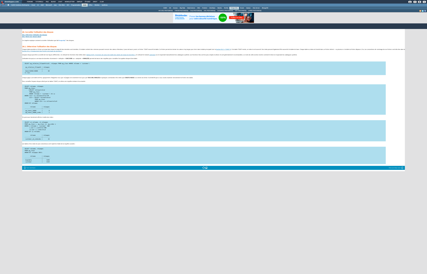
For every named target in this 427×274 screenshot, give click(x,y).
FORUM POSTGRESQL (181, 10)
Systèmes (105, 5)
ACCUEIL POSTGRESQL (166, 10)
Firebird (204, 8)
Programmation (76, 5)
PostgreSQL (234, 8)
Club (102, 2)
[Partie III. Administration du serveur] (203, 167)
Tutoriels (39, 2)
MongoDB (265, 8)
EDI (68, 5)
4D (170, 8)
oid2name (152, 55)
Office (90, 5)
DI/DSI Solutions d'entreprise (20, 5)
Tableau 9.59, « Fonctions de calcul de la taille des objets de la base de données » (110, 55)
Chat (60, 2)
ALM (42, 5)
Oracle (242, 8)
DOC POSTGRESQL (210, 10)
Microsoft (49, 5)
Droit (95, 2)
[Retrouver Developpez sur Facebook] (425, 11)
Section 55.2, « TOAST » (223, 49)
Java (55, 5)
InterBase (212, 8)
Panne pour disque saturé (395, 167)
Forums (30, 2)
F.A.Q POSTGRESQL (196, 10)
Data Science (191, 8)
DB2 (198, 8)
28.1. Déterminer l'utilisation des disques (34, 35)
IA (38, 5)
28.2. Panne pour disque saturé (31, 37)
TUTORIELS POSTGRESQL (225, 10)
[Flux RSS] (420, 11)
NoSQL (226, 8)
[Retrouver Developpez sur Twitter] (423, 11)
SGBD (85, 5)
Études (87, 2)
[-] (206, 167)
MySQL (220, 8)
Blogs (53, 2)
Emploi (79, 2)
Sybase (248, 8)
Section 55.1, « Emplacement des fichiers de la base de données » (42, 51)
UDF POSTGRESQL (241, 10)
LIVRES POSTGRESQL (255, 10)
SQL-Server (256, 8)
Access (175, 8)
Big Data (182, 8)
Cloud (33, 5)
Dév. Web (62, 5)
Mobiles (97, 5)
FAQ (47, 2)
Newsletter (69, 2)
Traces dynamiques (30, 167)
